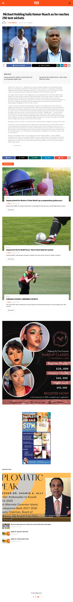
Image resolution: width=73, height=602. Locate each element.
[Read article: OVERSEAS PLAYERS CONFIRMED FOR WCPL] (36, 283)
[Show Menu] (3, 3)
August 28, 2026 (15, 302)
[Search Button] (70, 3)
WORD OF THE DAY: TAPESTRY (19, 531)
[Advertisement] (36, 561)
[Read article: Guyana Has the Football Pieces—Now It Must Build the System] (36, 234)
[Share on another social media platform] (69, 65)
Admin (8, 203)
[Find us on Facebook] (33, 597)
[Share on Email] (65, 65)
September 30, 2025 (16, 526)
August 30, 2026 (15, 203)
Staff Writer (12, 22)
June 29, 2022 (22, 22)
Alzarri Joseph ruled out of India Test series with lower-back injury (31, 524)
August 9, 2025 (15, 534)
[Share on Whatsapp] (58, 65)
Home (3, 10)
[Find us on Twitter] (35, 597)
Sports (8, 10)
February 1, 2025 (8, 519)
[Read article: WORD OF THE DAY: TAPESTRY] (6, 533)
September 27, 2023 (16, 541)
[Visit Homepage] (36, 3)
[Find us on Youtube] (38, 597)
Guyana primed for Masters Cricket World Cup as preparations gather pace (34, 200)
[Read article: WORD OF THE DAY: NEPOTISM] (6, 541)
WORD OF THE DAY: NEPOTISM (20, 539)
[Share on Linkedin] (62, 65)
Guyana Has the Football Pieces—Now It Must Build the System (29, 250)
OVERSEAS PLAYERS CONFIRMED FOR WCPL (22, 299)
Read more (12, 209)
